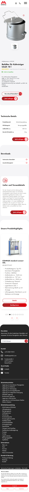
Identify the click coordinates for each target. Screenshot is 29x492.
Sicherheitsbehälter (7, 423)
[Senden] (26, 341)
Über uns (4, 445)
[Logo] (3, 3)
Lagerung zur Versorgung (9, 389)
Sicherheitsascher (7, 417)
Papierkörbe (5, 426)
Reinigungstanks (6, 411)
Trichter (4, 434)
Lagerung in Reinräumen (9, 398)
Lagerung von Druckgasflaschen (11, 391)
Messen (4, 451)
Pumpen (4, 432)
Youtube (7, 373)
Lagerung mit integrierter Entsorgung (12, 392)
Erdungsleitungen (7, 424)
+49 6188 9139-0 (9, 352)
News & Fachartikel (7, 453)
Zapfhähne (5, 440)
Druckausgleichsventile (8, 419)
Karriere (4, 449)
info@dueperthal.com (10, 356)
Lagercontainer (6, 436)
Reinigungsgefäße (7, 438)
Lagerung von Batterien (8, 387)
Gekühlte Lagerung (7, 394)
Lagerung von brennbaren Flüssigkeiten (13, 385)
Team (3, 447)
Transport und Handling (8, 428)
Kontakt (4, 462)
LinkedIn (7, 369)
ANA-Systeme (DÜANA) (9, 407)
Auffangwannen (6, 413)
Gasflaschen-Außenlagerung (10, 430)
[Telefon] (20, 3)
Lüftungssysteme (6, 409)
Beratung (4, 460)
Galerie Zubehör (6, 402)
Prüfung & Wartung (7, 458)
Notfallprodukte (6, 421)
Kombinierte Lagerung (8, 396)
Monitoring (5, 415)
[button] (21, 3)
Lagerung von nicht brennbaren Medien (13, 400)
